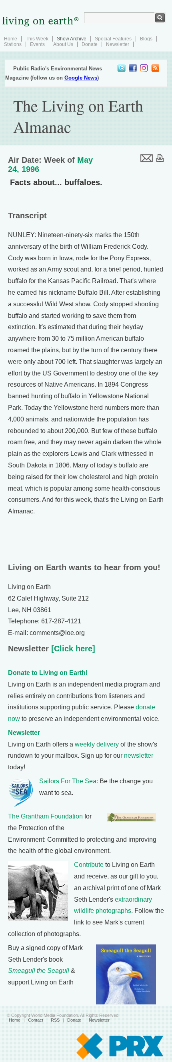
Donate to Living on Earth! (48, 672)
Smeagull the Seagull (38, 970)
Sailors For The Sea (67, 781)
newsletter (138, 755)
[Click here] (72, 648)
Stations (13, 44)
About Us (63, 44)
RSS (55, 1020)
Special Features (113, 39)
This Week (37, 39)
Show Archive (71, 39)
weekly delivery (97, 744)
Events (37, 44)
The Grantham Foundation (45, 816)
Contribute (89, 864)
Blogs (146, 39)
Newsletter (117, 44)
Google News (80, 78)
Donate (90, 44)
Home (10, 39)
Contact (35, 1020)
